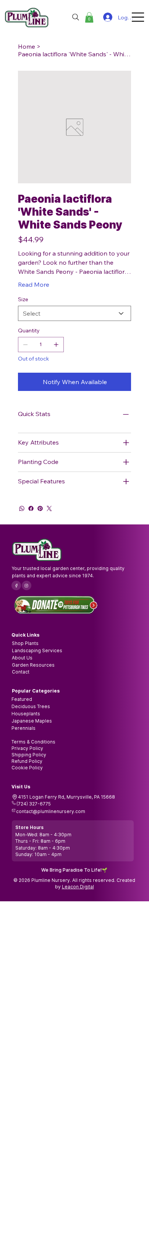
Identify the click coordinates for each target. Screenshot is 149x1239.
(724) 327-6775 (33, 804)
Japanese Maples (31, 721)
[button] (89, 17)
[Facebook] (31, 508)
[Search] (76, 17)
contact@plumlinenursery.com (50, 811)
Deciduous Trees (30, 706)
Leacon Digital (78, 887)
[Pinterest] (40, 508)
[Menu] (138, 17)
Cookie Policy (27, 767)
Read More (33, 284)
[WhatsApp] (22, 508)
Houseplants (25, 713)
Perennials (23, 728)
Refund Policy (26, 761)
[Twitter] (49, 508)
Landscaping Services (37, 650)
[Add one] (56, 344)
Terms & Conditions (33, 742)
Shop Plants (25, 643)
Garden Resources (33, 665)
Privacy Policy (27, 748)
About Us (22, 658)
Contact (20, 672)
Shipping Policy (28, 755)
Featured (21, 699)
